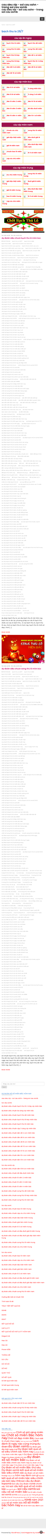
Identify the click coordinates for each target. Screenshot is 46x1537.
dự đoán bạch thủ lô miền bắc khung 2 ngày (16, 426)
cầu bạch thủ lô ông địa (33, 267)
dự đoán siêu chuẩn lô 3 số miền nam (16, 1274)
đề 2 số (21, 463)
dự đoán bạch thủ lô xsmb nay (11, 451)
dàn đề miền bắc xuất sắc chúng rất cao (14, 407)
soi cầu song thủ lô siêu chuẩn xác (12, 606)
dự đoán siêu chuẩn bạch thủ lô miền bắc (21, 238)
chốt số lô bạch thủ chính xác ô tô (12, 374)
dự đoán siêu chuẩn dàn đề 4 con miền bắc (18, 1133)
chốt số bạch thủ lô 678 (9, 318)
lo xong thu (39, 898)
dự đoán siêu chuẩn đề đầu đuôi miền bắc (18, 1173)
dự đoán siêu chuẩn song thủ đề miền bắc (18, 1191)
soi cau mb (13, 1480)
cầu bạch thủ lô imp (29, 260)
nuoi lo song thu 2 (19, 912)
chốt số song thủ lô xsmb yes (11, 398)
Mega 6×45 (6, 1336)
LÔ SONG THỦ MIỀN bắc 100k (11, 880)
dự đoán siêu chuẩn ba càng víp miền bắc (18, 1111)
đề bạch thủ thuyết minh (10, 475)
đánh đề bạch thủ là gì (9, 456)
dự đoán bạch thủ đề (23, 414)
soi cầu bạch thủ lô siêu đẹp (10, 521)
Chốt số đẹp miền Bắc (21, 1438)
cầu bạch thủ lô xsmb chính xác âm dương (15, 290)
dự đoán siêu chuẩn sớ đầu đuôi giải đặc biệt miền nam (23, 1283)
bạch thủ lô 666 (29, 241)
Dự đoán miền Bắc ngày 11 (13, 1454)
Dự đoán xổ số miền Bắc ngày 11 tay (29, 1465)
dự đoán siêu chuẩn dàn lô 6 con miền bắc (18, 1160)
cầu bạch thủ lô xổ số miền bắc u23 (13, 281)
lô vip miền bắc (26, 894)
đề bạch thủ (36, 470)
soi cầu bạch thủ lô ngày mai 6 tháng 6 (14, 498)
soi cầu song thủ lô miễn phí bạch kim (13, 585)
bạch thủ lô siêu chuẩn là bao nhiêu (13, 255)
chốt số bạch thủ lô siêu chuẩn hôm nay (14, 356)
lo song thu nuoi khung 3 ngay (11, 882)
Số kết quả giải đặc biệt (24, 1495)
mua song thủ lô (29, 908)
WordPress (15, 1533)
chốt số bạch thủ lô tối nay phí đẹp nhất (14, 363)
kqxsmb (41, 1475)
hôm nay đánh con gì (26, 1475)
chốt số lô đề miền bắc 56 (28, 379)
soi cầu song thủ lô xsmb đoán (11, 610)
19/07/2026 (6, 241)
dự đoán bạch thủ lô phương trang (12, 428)
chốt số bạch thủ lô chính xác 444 (29, 318)
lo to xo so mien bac (8, 894)
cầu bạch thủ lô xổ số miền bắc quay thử (14, 278)
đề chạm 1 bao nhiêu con (20, 477)
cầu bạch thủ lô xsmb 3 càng (29, 283)
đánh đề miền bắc (23, 456)
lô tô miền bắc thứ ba (8, 889)
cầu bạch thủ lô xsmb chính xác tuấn (13, 295)
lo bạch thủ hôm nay (23, 479)
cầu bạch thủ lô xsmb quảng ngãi (12, 302)
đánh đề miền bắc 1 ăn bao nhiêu (12, 458)
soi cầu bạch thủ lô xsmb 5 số (11, 552)
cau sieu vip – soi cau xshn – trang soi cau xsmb (20, 1098)
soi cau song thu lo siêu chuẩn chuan (13, 599)
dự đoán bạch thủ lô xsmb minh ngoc (13, 449)
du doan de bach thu (8, 414)
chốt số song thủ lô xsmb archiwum (13, 393)
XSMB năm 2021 (33, 1499)
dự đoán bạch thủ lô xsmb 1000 (33, 437)
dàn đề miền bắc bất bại (29, 398)
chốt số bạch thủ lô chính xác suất (12, 325)
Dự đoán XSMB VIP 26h (17, 1457)
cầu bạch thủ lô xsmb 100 (10, 283)
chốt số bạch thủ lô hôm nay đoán (12, 332)
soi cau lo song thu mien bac (28, 1001)
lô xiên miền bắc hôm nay (10, 898)
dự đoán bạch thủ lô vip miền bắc (12, 430)
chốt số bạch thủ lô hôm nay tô (11, 339)
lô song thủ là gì (25, 875)
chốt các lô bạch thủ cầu (9, 316)
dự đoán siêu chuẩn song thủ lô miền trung (18, 1242)
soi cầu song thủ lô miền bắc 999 (12, 573)
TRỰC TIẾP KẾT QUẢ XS (11, 1306)
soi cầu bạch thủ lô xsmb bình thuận (13, 554)
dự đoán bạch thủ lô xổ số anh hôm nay (14, 433)
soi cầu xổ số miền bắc (21, 1490)
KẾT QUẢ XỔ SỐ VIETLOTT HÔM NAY (16, 1332)
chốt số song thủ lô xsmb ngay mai (13, 395)
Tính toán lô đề (7, 1301)
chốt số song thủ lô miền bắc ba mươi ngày (15, 388)
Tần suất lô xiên (34, 1497)
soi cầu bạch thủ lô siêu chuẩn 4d (12, 507)
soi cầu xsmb (27, 1489)
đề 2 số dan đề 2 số (32, 463)
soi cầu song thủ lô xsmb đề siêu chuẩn (14, 608)
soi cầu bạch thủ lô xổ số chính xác (13, 533)
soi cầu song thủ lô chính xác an (12, 566)
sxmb (14, 1494)
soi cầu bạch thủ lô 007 (9, 484)
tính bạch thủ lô (29, 613)
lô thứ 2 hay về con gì (8, 884)
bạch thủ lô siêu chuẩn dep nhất (12, 253)
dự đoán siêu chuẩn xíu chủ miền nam (16, 1287)
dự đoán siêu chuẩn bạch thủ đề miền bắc (18, 1115)
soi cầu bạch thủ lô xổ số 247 (11, 531)
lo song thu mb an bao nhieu (11, 877)
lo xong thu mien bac (20, 901)
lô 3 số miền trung (35, 196)
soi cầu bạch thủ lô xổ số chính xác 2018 (14, 536)
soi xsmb (6, 1494)
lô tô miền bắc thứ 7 (22, 887)
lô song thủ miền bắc (28, 877)
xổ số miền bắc (15, 1502)
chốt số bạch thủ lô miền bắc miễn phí (14, 349)
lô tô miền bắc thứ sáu (24, 889)
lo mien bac (20, 873)
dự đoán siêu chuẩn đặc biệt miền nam (17, 1265)
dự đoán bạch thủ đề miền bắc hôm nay (14, 419)
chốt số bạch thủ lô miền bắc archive (13, 342)
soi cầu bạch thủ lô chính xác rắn (12, 489)
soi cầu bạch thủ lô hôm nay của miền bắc (15, 493)
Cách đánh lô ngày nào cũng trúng (20, 1442)
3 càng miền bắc (34, 88)
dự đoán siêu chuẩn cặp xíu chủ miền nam (18, 1260)
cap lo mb (26, 693)
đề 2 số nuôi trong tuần (9, 465)
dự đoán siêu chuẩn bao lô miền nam (16, 1256)
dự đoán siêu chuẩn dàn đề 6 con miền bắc (18, 1137)
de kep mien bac (28, 409)
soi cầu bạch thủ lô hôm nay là (11, 496)
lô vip (17, 894)
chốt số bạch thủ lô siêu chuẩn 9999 (13, 351)
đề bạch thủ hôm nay (8, 472)
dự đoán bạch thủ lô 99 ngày (11, 423)
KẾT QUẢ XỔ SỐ (8, 1324)
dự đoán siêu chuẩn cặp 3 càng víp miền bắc (19, 1128)
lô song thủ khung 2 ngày (34, 873)
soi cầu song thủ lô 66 (26, 564)
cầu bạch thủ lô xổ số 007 (10, 269)
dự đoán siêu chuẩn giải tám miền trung (17, 1222)
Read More (6, 632)
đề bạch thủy (6, 477)
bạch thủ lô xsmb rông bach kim (27, 257)
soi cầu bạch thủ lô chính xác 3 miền (29, 484)
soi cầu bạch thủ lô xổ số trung (32, 547)
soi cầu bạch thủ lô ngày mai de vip (13, 500)
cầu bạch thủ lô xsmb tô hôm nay (12, 311)
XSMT (4, 1319)
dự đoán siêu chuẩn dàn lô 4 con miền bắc (18, 1155)
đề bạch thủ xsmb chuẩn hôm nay (30, 475)
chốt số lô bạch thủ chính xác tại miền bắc (15, 377)
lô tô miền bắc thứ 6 (8, 887)
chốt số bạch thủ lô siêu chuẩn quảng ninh (15, 358)
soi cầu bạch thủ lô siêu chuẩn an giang (14, 510)
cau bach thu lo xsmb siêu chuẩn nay (13, 306)
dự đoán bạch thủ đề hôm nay (11, 416)
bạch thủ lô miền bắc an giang (11, 250)
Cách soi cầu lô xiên (26, 1441)
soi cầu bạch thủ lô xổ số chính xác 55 (13, 538)
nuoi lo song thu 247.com (10, 915)
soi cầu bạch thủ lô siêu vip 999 (11, 524)
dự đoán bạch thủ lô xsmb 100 (11, 437)
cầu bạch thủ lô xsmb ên (9, 299)
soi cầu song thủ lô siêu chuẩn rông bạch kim (16, 603)
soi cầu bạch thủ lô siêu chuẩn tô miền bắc (15, 519)
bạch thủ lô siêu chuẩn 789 (31, 250)
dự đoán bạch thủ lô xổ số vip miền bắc (14, 435)
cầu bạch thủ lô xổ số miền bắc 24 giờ (14, 274)
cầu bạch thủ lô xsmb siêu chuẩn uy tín (14, 309)
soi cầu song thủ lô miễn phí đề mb (13, 587)
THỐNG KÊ (6, 1355)
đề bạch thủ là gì (22, 472)
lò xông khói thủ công (27, 898)
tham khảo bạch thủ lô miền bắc (12, 613)
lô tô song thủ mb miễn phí (26, 891)
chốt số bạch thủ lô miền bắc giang (13, 346)
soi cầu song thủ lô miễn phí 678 (12, 582)
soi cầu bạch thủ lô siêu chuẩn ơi (12, 517)
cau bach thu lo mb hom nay (11, 262)
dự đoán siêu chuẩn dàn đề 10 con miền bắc (19, 1146)
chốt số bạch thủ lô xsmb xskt (11, 372)
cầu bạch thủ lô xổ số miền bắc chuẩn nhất (15, 276)
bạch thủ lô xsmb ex (32, 255)
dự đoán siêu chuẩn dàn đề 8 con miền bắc (18, 1142)
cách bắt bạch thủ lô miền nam (11, 260)
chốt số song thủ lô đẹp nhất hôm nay (14, 384)
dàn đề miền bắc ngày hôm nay (12, 405)
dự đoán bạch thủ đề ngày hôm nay (13, 421)
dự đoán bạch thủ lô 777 (34, 421)
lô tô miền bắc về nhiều (9, 891)
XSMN (4, 1315)
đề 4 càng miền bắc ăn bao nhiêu (12, 468)
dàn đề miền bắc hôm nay (10, 402)
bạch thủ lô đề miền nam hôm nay (13, 248)
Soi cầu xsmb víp (16, 235)
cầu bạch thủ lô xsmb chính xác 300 (13, 285)
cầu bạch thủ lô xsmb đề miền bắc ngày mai (16, 297)
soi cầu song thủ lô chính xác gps (12, 568)
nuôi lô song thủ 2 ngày (34, 912)
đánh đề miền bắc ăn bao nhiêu (12, 461)
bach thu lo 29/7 (17, 241)
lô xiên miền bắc (7, 896)
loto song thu (6, 903)
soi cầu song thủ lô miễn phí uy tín (12, 594)
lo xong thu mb (6, 901)
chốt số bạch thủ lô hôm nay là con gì (13, 337)
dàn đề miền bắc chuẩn (9, 400)
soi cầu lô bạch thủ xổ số (9, 564)
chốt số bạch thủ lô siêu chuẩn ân (12, 353)
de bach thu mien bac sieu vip (11, 409)
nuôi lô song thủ (7, 912)
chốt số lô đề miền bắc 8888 (11, 381)
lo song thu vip (27, 882)
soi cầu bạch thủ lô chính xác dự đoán (13, 486)
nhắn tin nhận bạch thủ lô (10, 482)
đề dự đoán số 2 (35, 477)
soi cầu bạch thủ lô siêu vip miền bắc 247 (14, 526)
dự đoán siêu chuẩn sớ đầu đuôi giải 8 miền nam (20, 1278)
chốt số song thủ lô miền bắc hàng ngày (14, 391)
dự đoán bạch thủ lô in (29, 423)
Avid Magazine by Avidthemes (33, 1533)
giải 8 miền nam (13, 146)
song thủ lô (34, 1048)
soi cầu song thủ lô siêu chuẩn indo (13, 601)
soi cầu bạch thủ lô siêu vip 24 (30, 521)
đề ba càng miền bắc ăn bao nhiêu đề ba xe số (16, 470)
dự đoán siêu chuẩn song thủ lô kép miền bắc (19, 1195)
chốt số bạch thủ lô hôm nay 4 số (12, 330)
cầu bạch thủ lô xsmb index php (29, 299)
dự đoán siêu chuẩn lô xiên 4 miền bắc (16, 1186)
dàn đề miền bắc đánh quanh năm (30, 400)
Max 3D (4, 1341)
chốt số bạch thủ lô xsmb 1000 (28, 365)
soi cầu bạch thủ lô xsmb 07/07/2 (12, 550)
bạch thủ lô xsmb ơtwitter (25, 688)
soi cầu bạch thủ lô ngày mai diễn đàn (14, 503)
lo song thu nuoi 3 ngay (29, 880)
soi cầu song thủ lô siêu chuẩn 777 (13, 596)
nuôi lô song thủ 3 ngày (26, 915)
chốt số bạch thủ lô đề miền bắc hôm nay (15, 327)
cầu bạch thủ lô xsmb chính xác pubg (13, 292)
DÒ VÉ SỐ (5, 1364)
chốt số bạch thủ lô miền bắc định (12, 344)
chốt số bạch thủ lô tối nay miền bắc (13, 360)
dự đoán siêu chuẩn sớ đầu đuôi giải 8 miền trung (21, 1231)
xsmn (4, 1503)
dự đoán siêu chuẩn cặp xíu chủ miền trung (18, 1213)
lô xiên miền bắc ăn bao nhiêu (23, 896)
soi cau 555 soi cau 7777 (27, 482)
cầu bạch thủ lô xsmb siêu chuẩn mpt (14, 304)
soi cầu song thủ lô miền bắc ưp (12, 578)
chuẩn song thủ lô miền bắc (31, 833)
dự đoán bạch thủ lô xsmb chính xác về (14, 444)
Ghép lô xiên (11, 1475)
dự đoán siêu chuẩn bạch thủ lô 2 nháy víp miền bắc (22, 1106)
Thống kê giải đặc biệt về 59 (21, 1497)
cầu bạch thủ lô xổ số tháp (34, 281)
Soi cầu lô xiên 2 (11, 1489)
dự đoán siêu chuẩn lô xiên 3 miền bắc (16, 1182)
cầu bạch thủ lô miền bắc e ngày (32, 262)
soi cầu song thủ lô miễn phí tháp (12, 589)
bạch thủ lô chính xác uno (30, 246)
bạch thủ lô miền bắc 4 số (33, 248)
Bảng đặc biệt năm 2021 (9, 1432)
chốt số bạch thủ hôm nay (27, 316)
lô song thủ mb (36, 875)
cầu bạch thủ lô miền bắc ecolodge (13, 264)
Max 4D (4, 1345)
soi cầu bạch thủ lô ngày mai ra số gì (13, 505)
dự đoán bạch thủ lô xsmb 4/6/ (11, 440)
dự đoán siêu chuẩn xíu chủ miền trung (17, 1247)
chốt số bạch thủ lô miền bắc (32, 339)
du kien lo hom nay (36, 870)
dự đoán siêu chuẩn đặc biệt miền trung (17, 1218)
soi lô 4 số (26, 610)
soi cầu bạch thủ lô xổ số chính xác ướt (14, 540)
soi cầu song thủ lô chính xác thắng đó (14, 571)
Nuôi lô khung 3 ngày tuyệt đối (29, 910)
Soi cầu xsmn (7, 1252)
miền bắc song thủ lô (24, 905)
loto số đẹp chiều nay (35, 901)
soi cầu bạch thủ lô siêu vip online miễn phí (15, 529)
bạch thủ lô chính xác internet (22, 243)
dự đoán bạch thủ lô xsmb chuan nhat (14, 447)
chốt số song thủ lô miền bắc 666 (12, 386)
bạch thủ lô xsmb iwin (9, 257)
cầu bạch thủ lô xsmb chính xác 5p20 (13, 288)
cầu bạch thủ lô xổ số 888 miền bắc (31, 269)
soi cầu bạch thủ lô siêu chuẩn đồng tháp (15, 512)
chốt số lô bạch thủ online (10, 379)
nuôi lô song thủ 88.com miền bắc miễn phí (15, 917)
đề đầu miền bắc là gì (8, 479)
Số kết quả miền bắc (9, 1381)
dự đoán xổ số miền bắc (21, 1458)
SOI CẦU (5, 1359)
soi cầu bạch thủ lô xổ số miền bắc (12, 543)
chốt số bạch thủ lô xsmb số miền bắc (14, 370)
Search (4, 1087)
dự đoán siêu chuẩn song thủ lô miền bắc (21, 668)
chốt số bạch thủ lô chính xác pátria (13, 323)
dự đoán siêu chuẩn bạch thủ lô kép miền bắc (19, 1120)
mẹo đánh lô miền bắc (9, 905)
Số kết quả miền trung (10, 1385)
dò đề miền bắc (24, 412)
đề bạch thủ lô (34, 472)
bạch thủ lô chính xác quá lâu (11, 246)
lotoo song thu (16, 903)
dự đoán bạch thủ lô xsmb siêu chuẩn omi (15, 454)
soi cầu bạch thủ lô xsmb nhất (11, 559)
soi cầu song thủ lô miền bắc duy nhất (14, 575)
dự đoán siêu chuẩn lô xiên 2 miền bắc (16, 1178)
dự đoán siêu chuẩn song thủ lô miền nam (18, 1291)
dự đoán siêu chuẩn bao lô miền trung (16, 1209)
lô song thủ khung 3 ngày (10, 875)
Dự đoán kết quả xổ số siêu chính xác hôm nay (21, 1450)
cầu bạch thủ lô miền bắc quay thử (13, 267)
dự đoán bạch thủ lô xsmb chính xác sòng (15, 442)
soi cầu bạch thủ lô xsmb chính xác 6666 (14, 557)
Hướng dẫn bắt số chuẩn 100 (13, 1297)
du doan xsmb (18, 1446)
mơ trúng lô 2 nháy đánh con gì (12, 908)
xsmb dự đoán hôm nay (9, 615)
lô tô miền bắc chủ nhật (24, 884)
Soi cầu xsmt (6, 1205)
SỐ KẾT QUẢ (6, 1377)
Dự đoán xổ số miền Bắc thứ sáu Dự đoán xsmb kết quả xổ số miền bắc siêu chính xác (22, 1470)
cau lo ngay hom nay (31, 746)
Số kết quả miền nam (10, 1390)
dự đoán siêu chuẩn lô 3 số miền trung (16, 1227)
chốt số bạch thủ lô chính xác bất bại (13, 320)
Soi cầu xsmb (6, 235)
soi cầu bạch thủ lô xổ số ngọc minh (13, 545)
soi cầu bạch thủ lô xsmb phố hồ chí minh (15, 561)
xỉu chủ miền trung (14, 175)
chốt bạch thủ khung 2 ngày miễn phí (14, 313)
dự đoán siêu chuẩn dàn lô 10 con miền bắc (18, 1151)
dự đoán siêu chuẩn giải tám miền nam (17, 1269)
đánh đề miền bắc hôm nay (32, 461)
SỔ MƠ (4, 1368)
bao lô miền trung (14, 196)
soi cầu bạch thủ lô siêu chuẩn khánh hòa (15, 514)
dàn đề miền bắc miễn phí (28, 402)
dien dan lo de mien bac (9, 412)
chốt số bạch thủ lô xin (9, 365)
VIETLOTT (6, 1328)
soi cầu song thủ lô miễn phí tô (11, 592)
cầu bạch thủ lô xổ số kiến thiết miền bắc (15, 271)
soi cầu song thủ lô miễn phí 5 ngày (13, 580)
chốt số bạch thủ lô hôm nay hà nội (13, 335)
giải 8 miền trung (13, 190)
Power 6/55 (6, 1349)
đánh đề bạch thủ (35, 454)
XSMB (4, 1310)
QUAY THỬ (6, 1373)
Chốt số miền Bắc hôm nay (22, 1436)
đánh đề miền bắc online (9, 463)
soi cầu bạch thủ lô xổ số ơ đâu (11, 547)
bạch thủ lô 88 (6, 243)
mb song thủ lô (27, 903)
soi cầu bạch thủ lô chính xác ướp (12, 491)
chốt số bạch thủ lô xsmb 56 (10, 367)
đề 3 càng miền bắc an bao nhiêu (28, 465)
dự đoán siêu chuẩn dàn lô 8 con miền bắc (18, 1169)
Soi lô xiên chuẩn (35, 1492)
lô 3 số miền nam (34, 153)
